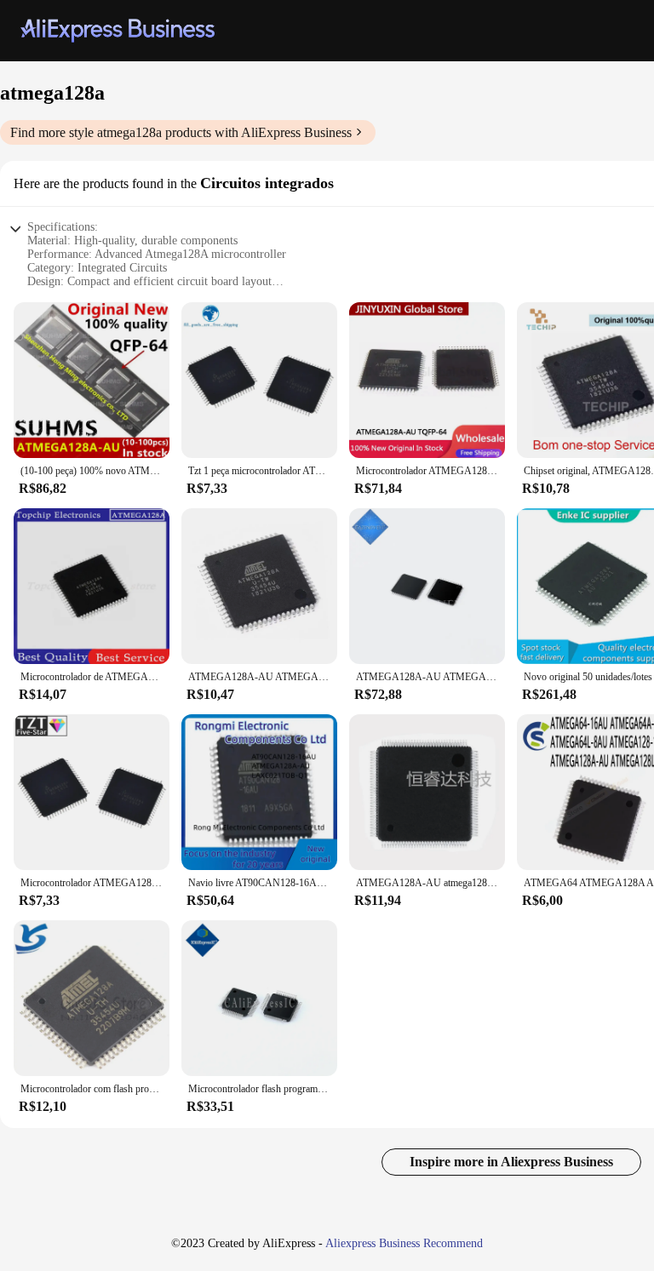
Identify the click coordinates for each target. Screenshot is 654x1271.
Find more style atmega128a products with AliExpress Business (181, 132)
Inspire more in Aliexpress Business (511, 1161)
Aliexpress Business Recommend (404, 1243)
